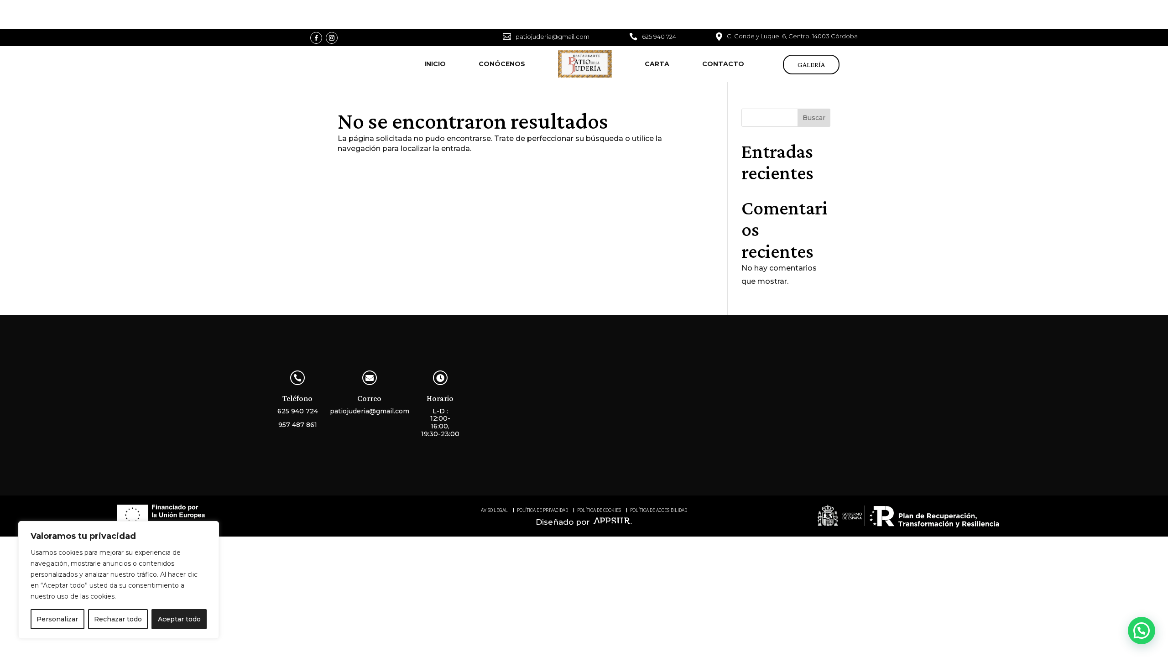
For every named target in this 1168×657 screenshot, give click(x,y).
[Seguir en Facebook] (316, 38)
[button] (1141, 630)
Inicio (435, 64)
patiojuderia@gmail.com (369, 411)
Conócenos (502, 64)
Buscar (814, 118)
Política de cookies (599, 510)
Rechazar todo (118, 619)
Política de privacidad (542, 510)
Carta (657, 64)
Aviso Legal (494, 510)
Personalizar (57, 619)
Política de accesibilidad (658, 510)
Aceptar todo (179, 619)
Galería (811, 64)
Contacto (723, 64)
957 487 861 (297, 425)
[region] (118, 580)
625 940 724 (297, 411)
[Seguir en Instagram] (332, 38)
